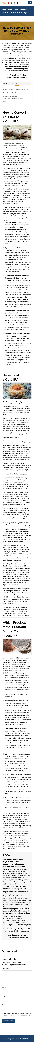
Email (4, 996)
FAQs (4, 101)
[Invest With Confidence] (10, 3)
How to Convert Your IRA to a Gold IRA (15, 89)
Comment (6, 969)
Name (4, 987)
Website (4, 1005)
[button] (30, 2)
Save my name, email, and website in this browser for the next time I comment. (18, 1015)
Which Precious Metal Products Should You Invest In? (13, 97)
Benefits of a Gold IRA (10, 93)
